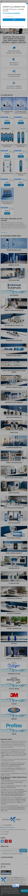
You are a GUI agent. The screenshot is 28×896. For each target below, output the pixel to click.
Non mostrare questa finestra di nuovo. (14, 26)
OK (14, 19)
